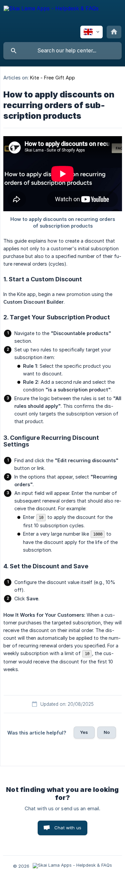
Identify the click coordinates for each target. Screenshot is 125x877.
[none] (51, 15)
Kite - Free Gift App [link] (52, 77)
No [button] (107, 732)
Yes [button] (84, 732)
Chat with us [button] (67, 827)
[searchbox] (62, 50)
